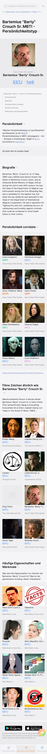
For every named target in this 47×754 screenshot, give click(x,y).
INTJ (27, 327)
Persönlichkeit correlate (14, 104)
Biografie (8, 101)
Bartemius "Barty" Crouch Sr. (23, 75)
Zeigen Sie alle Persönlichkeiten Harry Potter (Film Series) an (22, 373)
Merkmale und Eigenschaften (16, 111)
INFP (5, 260)
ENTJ (28, 361)
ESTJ (17, 82)
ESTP (5, 293)
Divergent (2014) (9, 479)
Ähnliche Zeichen (11, 108)
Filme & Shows (42, 751)
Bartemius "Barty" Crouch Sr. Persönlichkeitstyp (22, 94)
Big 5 (37, 139)
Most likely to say (9, 614)
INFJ (5, 327)
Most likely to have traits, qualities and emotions (35, 614)
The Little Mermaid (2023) (12, 513)
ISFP (27, 293)
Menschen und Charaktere (18, 12)
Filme (34, 12)
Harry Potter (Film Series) (23, 72)
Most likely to (7, 682)
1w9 (30, 82)
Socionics (19, 142)
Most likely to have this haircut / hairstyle (12, 648)
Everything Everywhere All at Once (12, 446)
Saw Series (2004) (9, 547)
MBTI (24, 133)
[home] (3, 12)
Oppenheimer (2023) (33, 479)
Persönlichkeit (10, 97)
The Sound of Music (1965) (35, 446)
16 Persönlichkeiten (8, 751)
